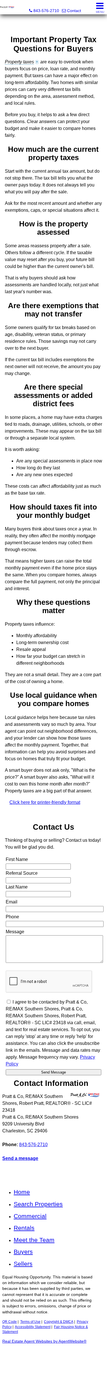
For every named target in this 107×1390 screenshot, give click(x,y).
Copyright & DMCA (58, 1321)
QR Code (9, 1321)
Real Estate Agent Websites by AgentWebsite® (44, 1341)
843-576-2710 (33, 1144)
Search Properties (38, 1204)
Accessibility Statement (33, 1327)
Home (22, 1192)
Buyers (23, 1251)
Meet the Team (34, 1240)
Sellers (23, 1263)
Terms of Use (30, 1321)
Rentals (24, 1227)
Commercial (30, 1216)
